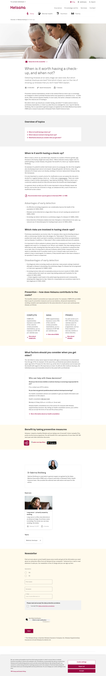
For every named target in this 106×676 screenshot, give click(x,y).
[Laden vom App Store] (38, 443)
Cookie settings (81, 662)
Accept (81, 670)
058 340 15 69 (45, 399)
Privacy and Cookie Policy (19, 671)
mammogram (63, 178)
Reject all (82, 666)
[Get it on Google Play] (51, 443)
